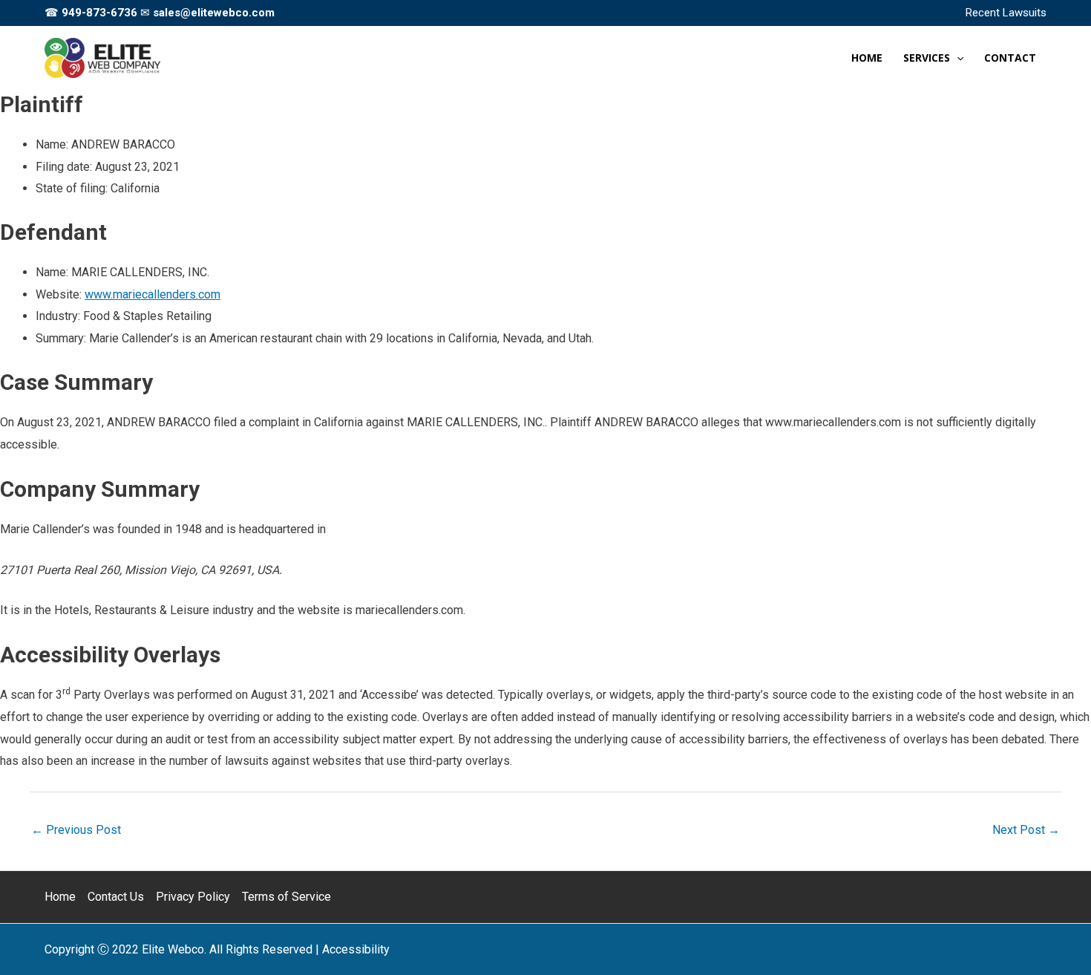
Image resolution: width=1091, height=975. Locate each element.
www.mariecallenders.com (152, 294)
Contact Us (116, 897)
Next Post (1026, 830)
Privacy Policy (193, 897)
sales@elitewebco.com (214, 12)
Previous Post (76, 830)
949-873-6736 (99, 12)
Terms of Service (286, 897)
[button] (956, 58)
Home (60, 897)
